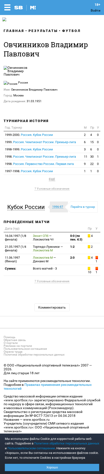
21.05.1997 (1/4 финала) (15, 248)
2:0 (72, 257)
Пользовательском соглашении (31, 448)
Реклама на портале (18, 345)
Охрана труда (13, 351)
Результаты (43, 31)
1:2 (72, 247)
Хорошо (52, 467)
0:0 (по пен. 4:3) (76, 237)
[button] (27, 207)
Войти (95, 10)
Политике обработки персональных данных (66, 443)
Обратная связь (15, 340)
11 (85, 156)
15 (92, 142)
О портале (11, 343)
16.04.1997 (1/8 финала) (15, 237)
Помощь (9, 337)
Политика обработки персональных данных (34, 354)
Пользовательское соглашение (25, 348)
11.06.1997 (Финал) (12, 259)
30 (92, 156)
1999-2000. (29, 135)
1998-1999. (29, 149)
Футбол (71, 31)
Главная (14, 31)
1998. (40, 156)
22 (92, 164)
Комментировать (52, 307)
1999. (40, 142)
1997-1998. (29, 171)
